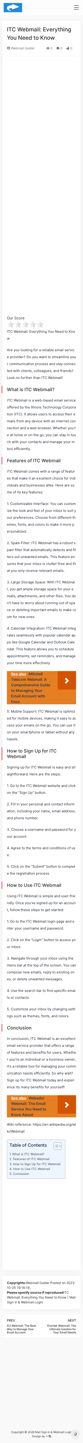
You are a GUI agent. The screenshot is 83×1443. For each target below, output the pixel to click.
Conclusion (21, 1174)
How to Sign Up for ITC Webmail (36, 1164)
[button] (55, 1147)
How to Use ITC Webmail (31, 1169)
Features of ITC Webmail (31, 1159)
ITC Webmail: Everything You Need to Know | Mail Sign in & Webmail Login (41, 1297)
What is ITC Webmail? (28, 1154)
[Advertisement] (41, 103)
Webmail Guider (22, 48)
